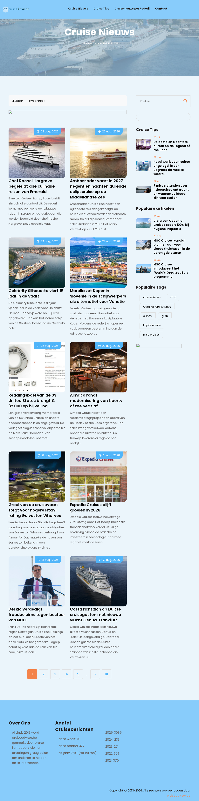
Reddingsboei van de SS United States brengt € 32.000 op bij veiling (32, 400)
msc (173, 297)
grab (165, 316)
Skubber (17, 101)
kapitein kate (152, 325)
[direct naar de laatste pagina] (106, 674)
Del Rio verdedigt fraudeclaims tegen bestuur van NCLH (37, 614)
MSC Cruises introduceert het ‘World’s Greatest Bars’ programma (171, 270)
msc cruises (151, 335)
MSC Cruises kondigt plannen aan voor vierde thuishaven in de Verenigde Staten (172, 246)
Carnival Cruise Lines (157, 307)
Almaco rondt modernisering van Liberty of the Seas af (96, 400)
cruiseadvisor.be (178, 795)
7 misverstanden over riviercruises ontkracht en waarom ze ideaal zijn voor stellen (171, 192)
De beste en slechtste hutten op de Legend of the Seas (172, 146)
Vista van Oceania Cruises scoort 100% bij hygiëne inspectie (171, 225)
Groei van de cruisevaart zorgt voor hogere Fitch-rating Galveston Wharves (35, 510)
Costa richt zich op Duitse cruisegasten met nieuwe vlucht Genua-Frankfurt (95, 614)
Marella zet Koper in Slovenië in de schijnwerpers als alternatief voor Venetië (98, 296)
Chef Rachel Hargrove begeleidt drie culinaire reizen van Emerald (32, 186)
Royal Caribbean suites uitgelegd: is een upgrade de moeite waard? (172, 168)
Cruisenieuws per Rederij (132, 8)
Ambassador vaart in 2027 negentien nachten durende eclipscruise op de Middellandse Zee (98, 189)
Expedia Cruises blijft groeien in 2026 (91, 507)
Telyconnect (36, 101)
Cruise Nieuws (78, 8)
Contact (161, 8)
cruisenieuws (152, 297)
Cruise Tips (101, 8)
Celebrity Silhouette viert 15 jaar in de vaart (36, 293)
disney (147, 316)
